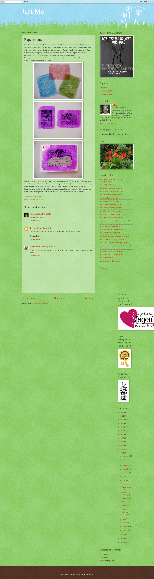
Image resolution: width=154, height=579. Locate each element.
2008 (122, 542)
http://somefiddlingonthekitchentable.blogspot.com (116, 247)
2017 (122, 430)
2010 (122, 535)
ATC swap (125, 502)
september (126, 469)
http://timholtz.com (106, 257)
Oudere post (89, 298)
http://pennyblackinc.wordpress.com (112, 239)
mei (124, 484)
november (126, 460)
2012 (122, 449)
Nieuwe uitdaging (126, 493)
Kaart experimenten (36, 199)
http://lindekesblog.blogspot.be (110, 232)
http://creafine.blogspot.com (109, 201)
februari (125, 526)
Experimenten (126, 498)
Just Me (33, 11)
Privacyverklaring (106, 94)
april (124, 519)
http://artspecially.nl (106, 185)
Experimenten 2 (126, 488)
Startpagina (104, 87)
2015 (122, 438)
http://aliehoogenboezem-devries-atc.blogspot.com (111, 180)
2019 (122, 423)
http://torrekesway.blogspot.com (110, 261)
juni (124, 480)
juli (124, 476)
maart (125, 523)
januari (125, 530)
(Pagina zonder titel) (107, 91)
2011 (122, 453)
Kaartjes (125, 505)
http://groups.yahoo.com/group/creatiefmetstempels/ (116, 222)
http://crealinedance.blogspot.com (111, 204)
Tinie (32, 228)
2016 (122, 434)
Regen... (124, 509)
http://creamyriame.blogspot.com (111, 207)
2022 (122, 412)
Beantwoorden (35, 221)
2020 (122, 419)
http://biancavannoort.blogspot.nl (111, 188)
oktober (125, 465)
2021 (122, 416)
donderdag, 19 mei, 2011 (42, 214)
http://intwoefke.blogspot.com (110, 226)
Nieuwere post (28, 298)
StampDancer (35, 246)
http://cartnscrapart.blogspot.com (111, 194)
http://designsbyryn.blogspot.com (111, 211)
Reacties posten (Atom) (40, 303)
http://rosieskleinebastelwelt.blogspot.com (114, 242)
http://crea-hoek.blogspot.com (110, 198)
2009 (122, 538)
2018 (122, 427)
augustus (126, 473)
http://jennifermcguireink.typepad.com (113, 229)
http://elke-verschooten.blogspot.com (112, 214)
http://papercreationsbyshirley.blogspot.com (114, 236)
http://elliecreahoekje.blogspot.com (111, 217)
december (126, 456)
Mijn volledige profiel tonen (109, 123)
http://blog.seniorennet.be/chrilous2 (112, 191)
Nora (32, 214)
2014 (122, 442)
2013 (122, 445)
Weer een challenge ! (126, 513)
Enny (116, 105)
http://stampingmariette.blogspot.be (112, 251)
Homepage (59, 298)
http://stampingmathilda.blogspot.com (112, 254)
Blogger (91, 574)
